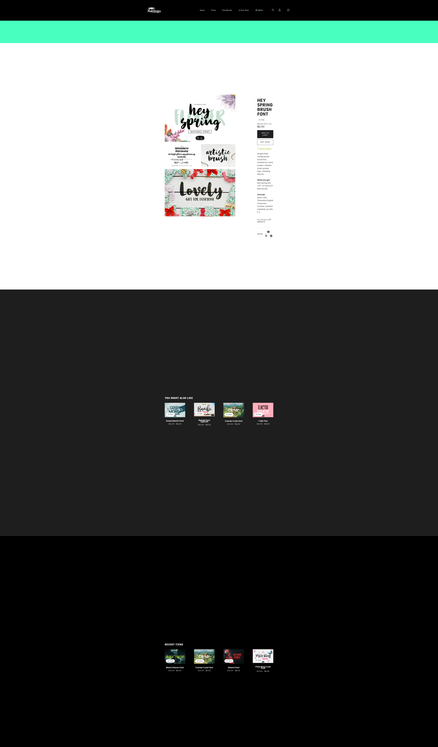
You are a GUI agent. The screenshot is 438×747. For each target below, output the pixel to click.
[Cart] (289, 10)
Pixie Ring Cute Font (263, 667)
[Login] (279, 9)
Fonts (213, 10)
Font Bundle (227, 10)
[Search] (273, 10)
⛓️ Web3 (259, 10)
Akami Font (233, 667)
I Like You (263, 421)
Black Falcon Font (175, 667)
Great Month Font (175, 421)
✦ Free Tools (244, 10)
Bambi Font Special (204, 421)
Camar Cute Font (233, 421)
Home (202, 10)
